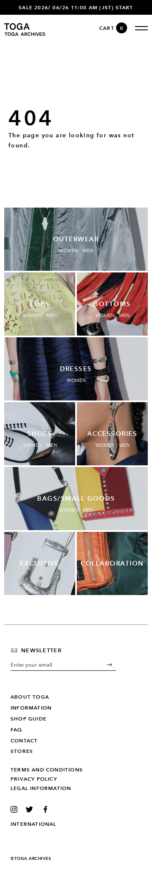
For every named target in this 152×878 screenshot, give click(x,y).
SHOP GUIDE (28, 719)
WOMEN (68, 251)
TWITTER (31, 809)
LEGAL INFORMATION (41, 788)
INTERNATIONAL (34, 824)
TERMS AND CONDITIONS (47, 770)
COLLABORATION (112, 563)
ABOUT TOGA (30, 697)
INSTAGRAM (16, 809)
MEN (88, 251)
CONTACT (24, 741)
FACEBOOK (46, 809)
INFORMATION (31, 708)
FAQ (16, 730)
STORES (22, 751)
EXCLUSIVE (40, 563)
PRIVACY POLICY (34, 779)
